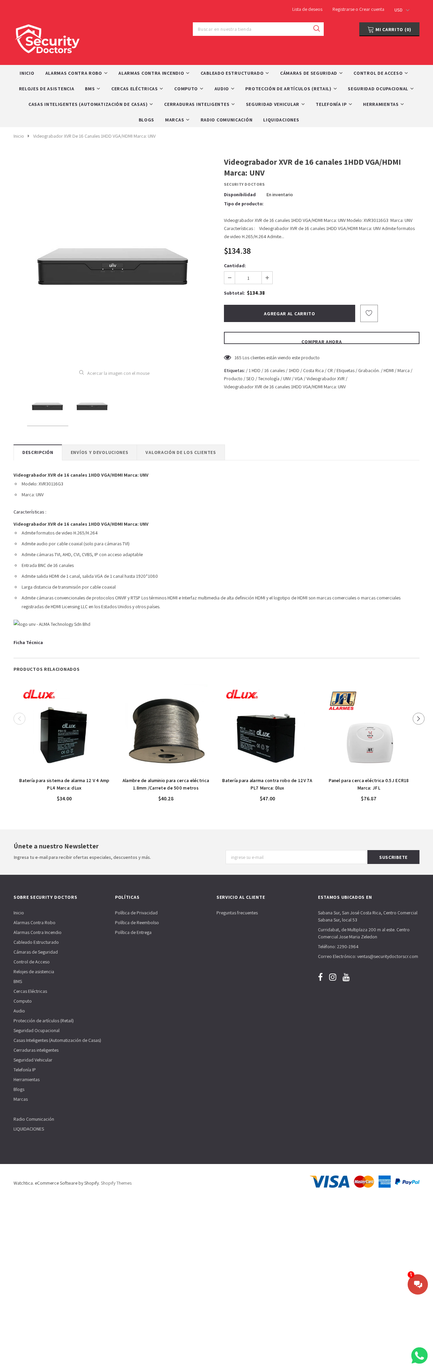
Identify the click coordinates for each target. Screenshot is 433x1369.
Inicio (19, 136)
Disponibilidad (240, 194)
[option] (114, 258)
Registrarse (344, 9)
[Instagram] (332, 977)
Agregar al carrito (64, 770)
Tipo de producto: (244, 204)
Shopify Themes (116, 1183)
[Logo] (47, 37)
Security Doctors (244, 184)
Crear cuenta (371, 9)
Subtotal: (234, 293)
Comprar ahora (321, 341)
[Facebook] (320, 977)
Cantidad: (235, 266)
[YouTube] (346, 977)
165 (238, 358)
